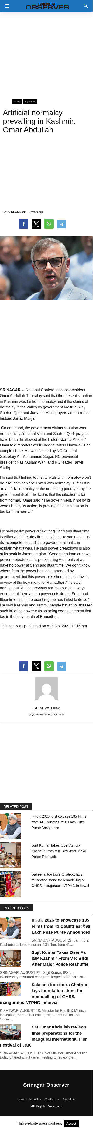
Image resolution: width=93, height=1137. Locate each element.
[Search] (84, 6)
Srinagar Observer (46, 1085)
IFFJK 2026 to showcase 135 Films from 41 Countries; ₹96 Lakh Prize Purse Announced (59, 822)
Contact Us (52, 1099)
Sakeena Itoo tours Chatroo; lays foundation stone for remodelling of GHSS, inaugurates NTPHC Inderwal (60, 880)
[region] (46, 53)
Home (21, 1099)
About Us (35, 1099)
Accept (71, 1123)
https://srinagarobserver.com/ (46, 714)
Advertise (69, 1099)
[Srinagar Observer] (47, 5)
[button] (6, 6)
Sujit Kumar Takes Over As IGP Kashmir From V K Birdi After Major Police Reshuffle (59, 851)
